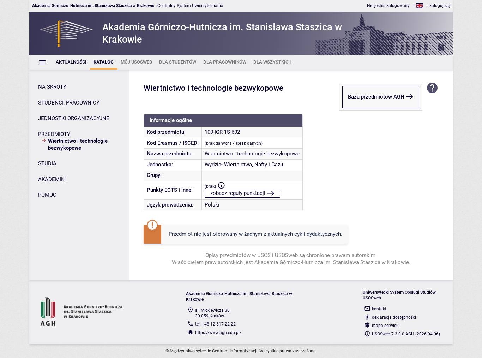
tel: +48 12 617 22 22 (215, 324)
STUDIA (47, 163)
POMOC (47, 195)
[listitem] (71, 62)
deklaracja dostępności (394, 317)
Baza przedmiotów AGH (376, 97)
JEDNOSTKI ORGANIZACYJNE (73, 118)
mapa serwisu (385, 325)
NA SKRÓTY (52, 87)
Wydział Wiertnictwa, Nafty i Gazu (244, 164)
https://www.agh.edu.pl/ (218, 332)
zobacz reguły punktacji (237, 193)
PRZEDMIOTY (54, 134)
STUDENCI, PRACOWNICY (69, 103)
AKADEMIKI (52, 179)
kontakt (379, 308)
